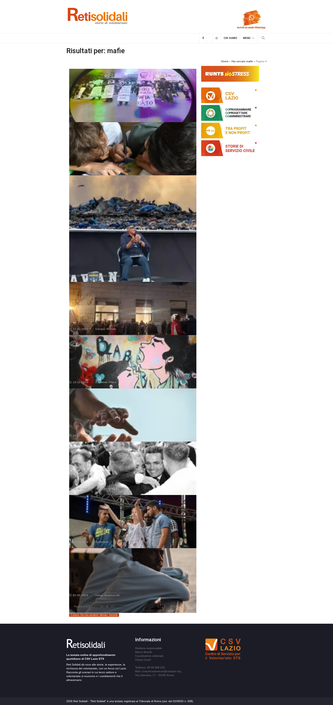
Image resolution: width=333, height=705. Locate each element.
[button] (263, 38)
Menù (246, 38)
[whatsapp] (217, 38)
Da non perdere (89, 615)
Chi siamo (230, 38)
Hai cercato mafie (242, 61)
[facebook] (203, 38)
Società (113, 615)
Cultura (75, 615)
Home (224, 61)
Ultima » (120, 606)
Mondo (104, 615)
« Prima (94, 606)
